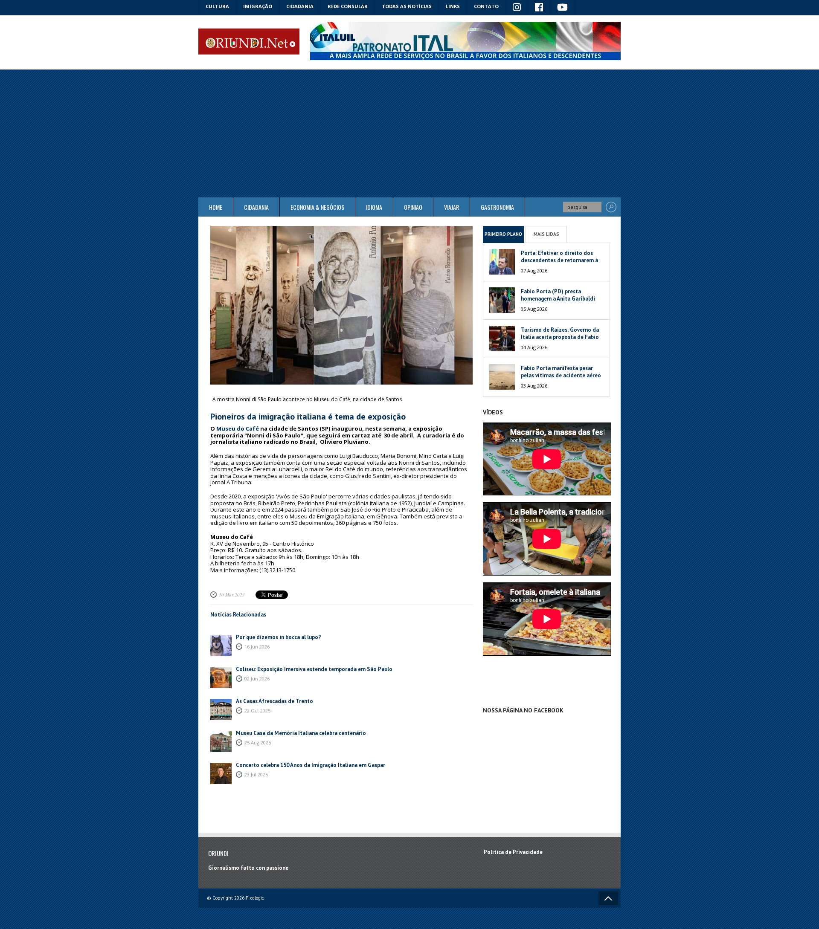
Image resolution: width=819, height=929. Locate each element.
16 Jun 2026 (257, 646)
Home (215, 207)
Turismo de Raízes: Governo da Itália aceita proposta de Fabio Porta (560, 337)
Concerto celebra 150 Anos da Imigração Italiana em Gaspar (310, 765)
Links (453, 6)
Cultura (217, 6)
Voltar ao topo (608, 898)
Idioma (374, 207)
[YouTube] (562, 7)
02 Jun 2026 (257, 678)
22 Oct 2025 (257, 710)
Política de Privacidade (513, 852)
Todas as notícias (407, 6)
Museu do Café (237, 428)
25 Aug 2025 (257, 742)
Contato (486, 6)
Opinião (413, 207)
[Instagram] (517, 7)
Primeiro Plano (503, 234)
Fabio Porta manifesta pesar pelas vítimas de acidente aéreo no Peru (561, 375)
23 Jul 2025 (256, 774)
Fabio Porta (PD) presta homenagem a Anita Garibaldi (558, 295)
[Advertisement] (409, 133)
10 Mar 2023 (232, 594)
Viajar (451, 207)
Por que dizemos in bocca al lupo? (278, 637)
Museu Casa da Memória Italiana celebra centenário (301, 733)
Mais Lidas (546, 234)
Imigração (257, 6)
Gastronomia (497, 207)
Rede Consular (348, 6)
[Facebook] (539, 7)
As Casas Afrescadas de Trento (274, 701)
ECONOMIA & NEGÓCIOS (317, 207)
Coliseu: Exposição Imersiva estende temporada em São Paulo (314, 669)
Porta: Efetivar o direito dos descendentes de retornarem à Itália (559, 260)
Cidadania (300, 6)
